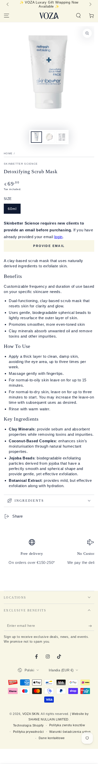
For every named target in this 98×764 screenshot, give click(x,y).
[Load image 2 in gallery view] (49, 137)
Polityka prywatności (28, 732)
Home (8, 153)
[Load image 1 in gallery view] (36, 137)
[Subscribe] (91, 625)
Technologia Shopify (28, 725)
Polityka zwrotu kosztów (67, 725)
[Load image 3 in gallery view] (61, 137)
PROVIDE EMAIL (49, 246)
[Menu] (6, 15)
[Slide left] (8, 4)
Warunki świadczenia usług (69, 732)
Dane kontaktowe (52, 738)
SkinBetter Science (21, 163)
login (58, 237)
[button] (78, 15)
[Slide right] (90, 4)
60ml (12, 209)
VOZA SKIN (30, 714)
